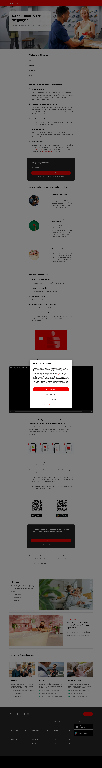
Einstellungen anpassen (51, 399)
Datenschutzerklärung (56, 374)
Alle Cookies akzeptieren (51, 389)
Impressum (56, 404)
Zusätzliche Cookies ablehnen (51, 394)
